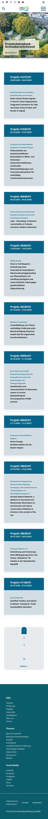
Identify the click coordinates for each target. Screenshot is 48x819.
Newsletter (37, 802)
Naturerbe (10, 712)
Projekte (9, 709)
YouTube (10, 785)
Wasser (9, 758)
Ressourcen (11, 755)
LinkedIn (9, 770)
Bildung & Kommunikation (17, 736)
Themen (9, 703)
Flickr (8, 782)
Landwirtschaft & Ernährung (18, 746)
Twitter (9, 779)
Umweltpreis (11, 715)
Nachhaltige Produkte (15, 749)
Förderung (10, 706)
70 (24, 659)
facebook (10, 773)
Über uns (10, 718)
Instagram (10, 776)
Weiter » (24, 666)
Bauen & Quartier (13, 733)
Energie (9, 739)
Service (9, 721)
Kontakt (25, 802)
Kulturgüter (11, 743)
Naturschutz (11, 752)
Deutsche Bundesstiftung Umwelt (24, 811)
